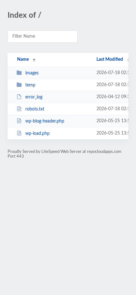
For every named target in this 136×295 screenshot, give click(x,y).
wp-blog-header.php (44, 121)
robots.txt (34, 109)
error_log (33, 97)
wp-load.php (37, 133)
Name (23, 59)
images (32, 73)
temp (30, 85)
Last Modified (109, 59)
